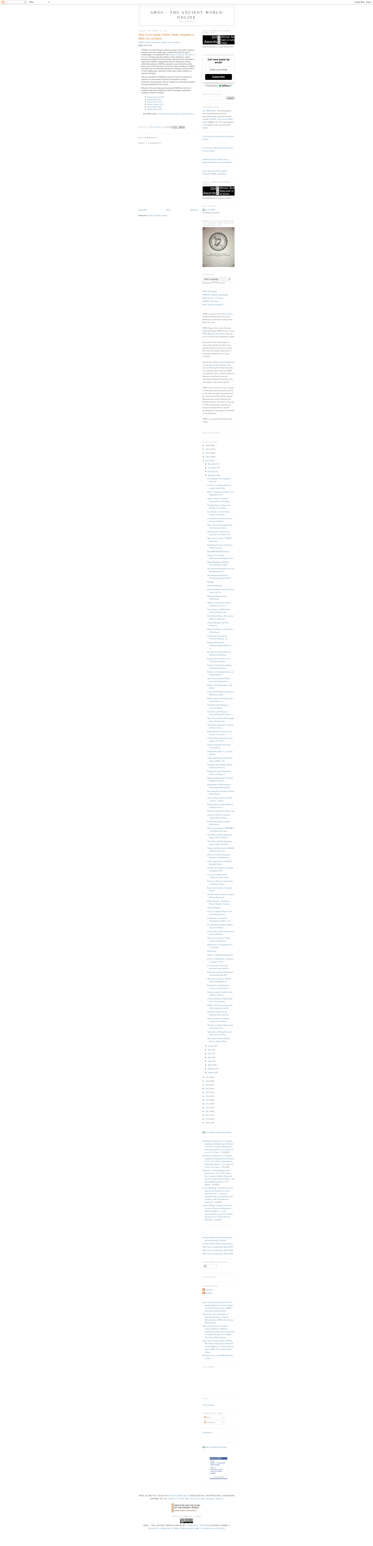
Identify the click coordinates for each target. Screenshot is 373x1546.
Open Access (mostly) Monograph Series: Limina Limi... (220, 719)
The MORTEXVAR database (218, 551)
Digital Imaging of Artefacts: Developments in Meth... (218, 563)
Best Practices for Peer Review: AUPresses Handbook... (219, 653)
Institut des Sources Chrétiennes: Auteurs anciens (220, 546)
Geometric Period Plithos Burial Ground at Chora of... (219, 766)
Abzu (225, 387)
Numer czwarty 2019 (155, 104)
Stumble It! (207, 1432)
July (210, 1049)
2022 (208, 460)
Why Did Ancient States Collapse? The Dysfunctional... (220, 896)
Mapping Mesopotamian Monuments (217, 597)
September (212, 475)
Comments (210, 1422)
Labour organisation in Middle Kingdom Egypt (219, 862)
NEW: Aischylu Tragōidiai (213, 304)
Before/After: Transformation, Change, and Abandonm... (218, 986)
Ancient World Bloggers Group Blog (219, 332)
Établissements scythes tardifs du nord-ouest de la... (220, 806)
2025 (208, 449)
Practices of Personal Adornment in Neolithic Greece (220, 882)
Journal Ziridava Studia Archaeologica (218, 1243)
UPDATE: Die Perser (210, 301)
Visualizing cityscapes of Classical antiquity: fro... (218, 637)
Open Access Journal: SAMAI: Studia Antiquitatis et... (219, 980)
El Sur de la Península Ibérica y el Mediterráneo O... (220, 673)
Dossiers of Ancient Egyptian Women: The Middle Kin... (218, 856)
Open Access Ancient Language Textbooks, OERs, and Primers (215, 172)
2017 (208, 1092)
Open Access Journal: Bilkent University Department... (219, 680)
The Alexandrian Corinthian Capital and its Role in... (218, 1020)
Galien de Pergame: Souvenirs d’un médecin (219, 746)
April (210, 1061)
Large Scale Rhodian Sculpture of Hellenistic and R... (220, 693)
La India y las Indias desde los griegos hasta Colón (219, 486)
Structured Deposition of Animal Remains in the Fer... (220, 779)
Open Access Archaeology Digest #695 (218, 1253)
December (212, 464)
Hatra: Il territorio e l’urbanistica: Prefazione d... (220, 630)
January (211, 1072)
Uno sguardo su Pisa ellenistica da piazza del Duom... (220, 933)
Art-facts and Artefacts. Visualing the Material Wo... (220, 869)
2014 (208, 1103)
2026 (208, 445)
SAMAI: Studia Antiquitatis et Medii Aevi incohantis (159, 42)
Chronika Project (214, 907)
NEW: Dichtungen (210, 291)
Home (168, 210)
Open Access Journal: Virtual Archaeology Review (218, 939)
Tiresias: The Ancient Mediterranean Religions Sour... (220, 556)
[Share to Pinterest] (183, 127)
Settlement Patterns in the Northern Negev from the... (218, 1013)
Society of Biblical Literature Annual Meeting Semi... (218, 816)
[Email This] (172, 127)
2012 (208, 1111)
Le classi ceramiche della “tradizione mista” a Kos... (218, 876)
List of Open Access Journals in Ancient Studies (174, 114)
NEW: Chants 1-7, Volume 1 (214, 298)
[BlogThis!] (175, 127)
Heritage (210, 581)
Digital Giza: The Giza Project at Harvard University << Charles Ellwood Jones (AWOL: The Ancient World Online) (218, 1318)
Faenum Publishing (214, 585)
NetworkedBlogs (216, 1458)
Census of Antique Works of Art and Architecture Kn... (219, 913)
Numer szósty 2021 (154, 109)
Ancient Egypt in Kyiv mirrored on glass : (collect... (219, 799)
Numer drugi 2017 (154, 99)
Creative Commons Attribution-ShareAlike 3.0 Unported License (186, 1528)
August (211, 1046)
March (210, 1065)
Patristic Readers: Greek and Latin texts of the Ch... (220, 591)
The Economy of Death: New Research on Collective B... (219, 533)
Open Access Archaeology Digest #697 (218, 1247)
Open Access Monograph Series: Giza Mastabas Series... (220, 526)
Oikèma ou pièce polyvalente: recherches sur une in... (219, 604)
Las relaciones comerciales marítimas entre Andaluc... (218, 967)
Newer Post (142, 210)
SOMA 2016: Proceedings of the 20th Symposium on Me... (220, 1006)
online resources (178, 1495)
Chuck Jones (155, 127)
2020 (208, 1081)
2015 (208, 1100)
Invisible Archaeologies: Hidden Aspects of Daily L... (220, 926)
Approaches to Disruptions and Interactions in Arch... (219, 1033)
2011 (208, 1115)
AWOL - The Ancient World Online (186, 15)
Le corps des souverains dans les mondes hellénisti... (220, 520)
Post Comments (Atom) (158, 215)
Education (214, 1469)
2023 (208, 456)
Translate (221, 282)
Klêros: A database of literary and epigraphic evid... (220, 493)
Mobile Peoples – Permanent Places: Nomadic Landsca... (219, 902)
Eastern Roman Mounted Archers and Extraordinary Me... (220, 973)
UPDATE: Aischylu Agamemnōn (215, 294)
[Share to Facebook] (180, 127)
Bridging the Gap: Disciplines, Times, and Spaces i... (219, 772)
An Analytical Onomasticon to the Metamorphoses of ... (220, 570)
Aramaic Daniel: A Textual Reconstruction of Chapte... (219, 500)
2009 (208, 1122)
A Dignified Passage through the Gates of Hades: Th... (220, 759)
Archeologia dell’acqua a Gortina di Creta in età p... (220, 726)
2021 (208, 1077)
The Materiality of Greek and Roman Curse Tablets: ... (218, 506)
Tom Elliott (207, 1293)
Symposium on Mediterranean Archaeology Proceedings (219, 786)
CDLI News (211, 951)
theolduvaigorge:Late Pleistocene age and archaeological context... (217, 1239)
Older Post (194, 210)
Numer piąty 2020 (154, 106)
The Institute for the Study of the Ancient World (193, 1498)
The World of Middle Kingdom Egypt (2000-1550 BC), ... (219, 836)
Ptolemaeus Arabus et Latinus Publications (219, 823)
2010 (208, 1119)
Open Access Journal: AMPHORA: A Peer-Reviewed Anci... (220, 829)
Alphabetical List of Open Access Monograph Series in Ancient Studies (217, 161)
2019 (208, 1084)
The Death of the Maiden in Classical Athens (218, 706)
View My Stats (208, 1405)
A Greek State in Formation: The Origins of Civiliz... (220, 739)
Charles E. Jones (225, 313)
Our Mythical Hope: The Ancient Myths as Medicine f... (220, 617)
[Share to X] (178, 127)
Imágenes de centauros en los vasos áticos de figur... (218, 660)
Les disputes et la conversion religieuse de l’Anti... (218, 513)
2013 (208, 1107)
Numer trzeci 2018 (154, 101)
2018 (208, 1088)
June (210, 1053)
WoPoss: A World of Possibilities (220, 955)
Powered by (211, 86)
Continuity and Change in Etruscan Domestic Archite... (219, 713)
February (211, 1068)
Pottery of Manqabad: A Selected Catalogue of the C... (220, 960)
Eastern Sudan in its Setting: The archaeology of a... (220, 700)
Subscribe (218, 76)
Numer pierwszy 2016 (155, 97)
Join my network (218, 1477)
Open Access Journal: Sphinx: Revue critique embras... (219, 1040)
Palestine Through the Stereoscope (220, 811)
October (211, 471)
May (210, 1057)
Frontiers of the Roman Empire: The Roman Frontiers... (219, 666)
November (212, 467)
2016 (208, 1096)
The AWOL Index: (210, 110)
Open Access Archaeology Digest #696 (218, 1250)
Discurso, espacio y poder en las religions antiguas (219, 993)
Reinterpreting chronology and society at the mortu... (219, 733)
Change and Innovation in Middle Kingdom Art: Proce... (220, 849)
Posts (208, 1417)
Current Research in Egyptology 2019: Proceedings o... (220, 1000)
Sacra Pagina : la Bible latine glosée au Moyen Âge (218, 611)
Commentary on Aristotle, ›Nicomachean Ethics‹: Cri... (219, 919)
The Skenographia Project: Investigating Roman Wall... (219, 576)
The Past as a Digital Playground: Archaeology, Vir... (220, 1026)
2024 (208, 453)
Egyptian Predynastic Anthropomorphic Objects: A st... (219, 645)
